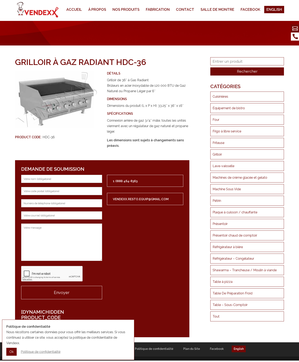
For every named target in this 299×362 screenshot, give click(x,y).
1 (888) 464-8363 (125, 181)
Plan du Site (191, 348)
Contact (185, 9)
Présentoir (220, 224)
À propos (97, 9)
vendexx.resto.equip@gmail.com (141, 199)
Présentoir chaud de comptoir (235, 235)
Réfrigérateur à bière (228, 247)
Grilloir (217, 154)
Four (216, 120)
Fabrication (158, 9)
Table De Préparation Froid (232, 293)
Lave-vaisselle (223, 166)
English (274, 9)
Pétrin (217, 201)
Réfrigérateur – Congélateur (233, 258)
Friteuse (218, 143)
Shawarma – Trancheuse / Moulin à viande (245, 270)
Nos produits (126, 9)
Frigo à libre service (227, 131)
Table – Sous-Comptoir (230, 305)
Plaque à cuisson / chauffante (235, 212)
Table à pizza (222, 282)
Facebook (250, 9)
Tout (216, 316)
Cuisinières (220, 96)
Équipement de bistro (229, 108)
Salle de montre (217, 9)
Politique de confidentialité (154, 348)
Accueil (74, 9)
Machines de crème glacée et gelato (240, 177)
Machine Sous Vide (227, 189)
